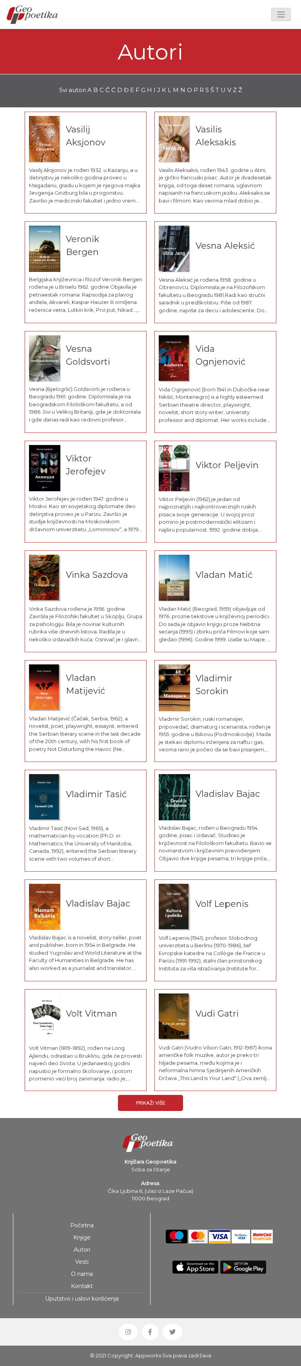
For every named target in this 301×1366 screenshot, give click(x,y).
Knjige (82, 1237)
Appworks (148, 1355)
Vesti (82, 1261)
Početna (82, 1225)
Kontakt (82, 1286)
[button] (128, 1332)
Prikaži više (150, 1103)
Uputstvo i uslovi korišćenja (82, 1298)
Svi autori (72, 90)
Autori (82, 1249)
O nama (82, 1273)
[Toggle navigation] (281, 14)
